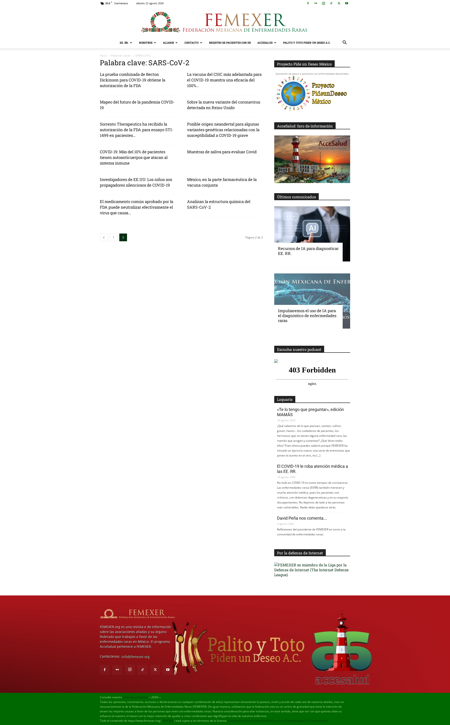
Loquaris (284, 399)
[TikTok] (331, 3)
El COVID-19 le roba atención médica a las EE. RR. (312, 469)
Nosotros (145, 42)
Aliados (168, 42)
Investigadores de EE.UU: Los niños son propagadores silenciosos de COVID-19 (136, 182)
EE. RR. (124, 42)
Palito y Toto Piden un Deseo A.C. (306, 42)
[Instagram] (323, 3)
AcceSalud (265, 42)
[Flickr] (315, 3)
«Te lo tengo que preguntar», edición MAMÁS (310, 412)
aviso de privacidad (135, 697)
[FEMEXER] (225, 22)
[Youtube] (346, 3)
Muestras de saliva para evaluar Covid (222, 151)
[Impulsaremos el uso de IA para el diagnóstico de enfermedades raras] (312, 301)
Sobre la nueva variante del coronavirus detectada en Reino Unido (223, 104)
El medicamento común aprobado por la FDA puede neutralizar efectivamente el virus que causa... (136, 207)
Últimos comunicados (296, 196)
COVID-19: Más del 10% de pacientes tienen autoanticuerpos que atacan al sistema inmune (134, 157)
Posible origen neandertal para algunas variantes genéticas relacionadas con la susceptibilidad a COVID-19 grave (223, 129)
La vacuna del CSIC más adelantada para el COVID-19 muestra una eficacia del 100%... (224, 80)
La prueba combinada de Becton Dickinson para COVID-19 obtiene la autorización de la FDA (132, 80)
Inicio (103, 56)
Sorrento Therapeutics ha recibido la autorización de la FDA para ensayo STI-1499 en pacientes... (136, 129)
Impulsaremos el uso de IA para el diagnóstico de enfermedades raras (307, 315)
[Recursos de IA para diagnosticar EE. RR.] (312, 233)
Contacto (191, 42)
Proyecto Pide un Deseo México (304, 63)
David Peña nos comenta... (302, 518)
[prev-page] (104, 237)
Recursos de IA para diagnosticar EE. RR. (308, 251)
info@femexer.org (135, 656)
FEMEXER (168, 721)
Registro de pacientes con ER (230, 42)
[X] (338, 3)
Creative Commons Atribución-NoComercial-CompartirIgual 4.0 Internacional (277, 721)
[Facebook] (307, 3)
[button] (344, 43)
